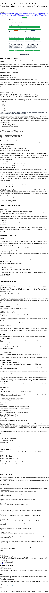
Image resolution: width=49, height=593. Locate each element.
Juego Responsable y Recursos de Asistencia (39, 15)
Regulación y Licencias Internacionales (30, 14)
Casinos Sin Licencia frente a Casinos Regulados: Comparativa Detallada (12, 15)
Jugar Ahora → (16, 50)
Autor (1, 1)
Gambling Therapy (4, 585)
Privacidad (1, 588)
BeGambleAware (9, 585)
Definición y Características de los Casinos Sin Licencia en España (33, 13)
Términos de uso (5, 588)
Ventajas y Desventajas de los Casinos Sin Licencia (9, 14)
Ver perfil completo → (3, 563)
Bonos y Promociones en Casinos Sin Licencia (6, 13)
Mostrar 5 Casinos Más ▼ (24, 54)
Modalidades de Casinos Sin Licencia (20, 14)
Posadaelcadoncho (2, 0)
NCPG (13, 585)
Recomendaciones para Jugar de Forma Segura (27, 15)
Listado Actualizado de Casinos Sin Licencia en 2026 (18, 13)
